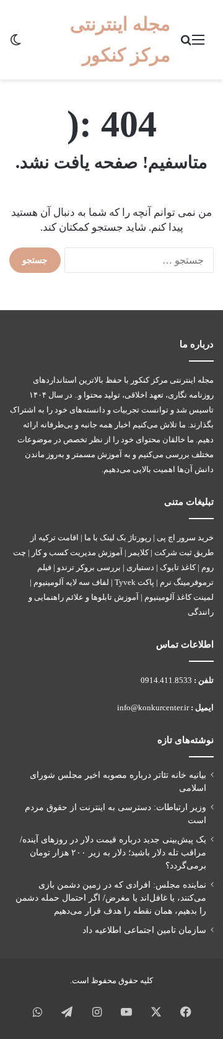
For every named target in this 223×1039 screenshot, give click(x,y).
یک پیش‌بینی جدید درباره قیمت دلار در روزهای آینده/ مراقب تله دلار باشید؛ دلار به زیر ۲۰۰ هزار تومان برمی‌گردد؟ (113, 852)
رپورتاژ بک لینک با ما (117, 537)
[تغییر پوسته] (15, 44)
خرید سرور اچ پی (185, 537)
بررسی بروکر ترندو (89, 567)
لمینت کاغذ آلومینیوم (179, 597)
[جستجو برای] (186, 44)
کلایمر (138, 552)
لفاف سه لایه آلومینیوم (71, 582)
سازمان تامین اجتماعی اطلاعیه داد (144, 930)
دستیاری (140, 567)
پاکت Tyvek (134, 582)
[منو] (198, 44)
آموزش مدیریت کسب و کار (77, 552)
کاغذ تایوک (178, 567)
